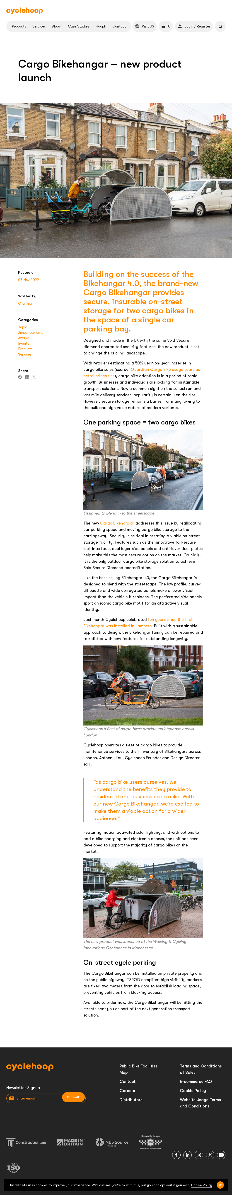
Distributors (131, 1099)
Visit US (148, 26)
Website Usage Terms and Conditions (200, 1102)
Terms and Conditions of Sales (201, 1069)
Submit (73, 1097)
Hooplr (101, 26)
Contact (119, 26)
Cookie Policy (193, 1090)
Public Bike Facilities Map (139, 1069)
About (57, 26)
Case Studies (78, 26)
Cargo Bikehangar (117, 523)
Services (39, 26)
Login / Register (197, 26)
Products (19, 26)
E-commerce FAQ (196, 1081)
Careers (127, 1090)
